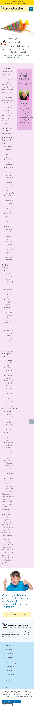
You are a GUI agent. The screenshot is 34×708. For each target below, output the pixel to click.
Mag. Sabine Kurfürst (24, 103)
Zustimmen (7, 701)
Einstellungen (6, 698)
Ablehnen (16, 701)
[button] (31, 9)
